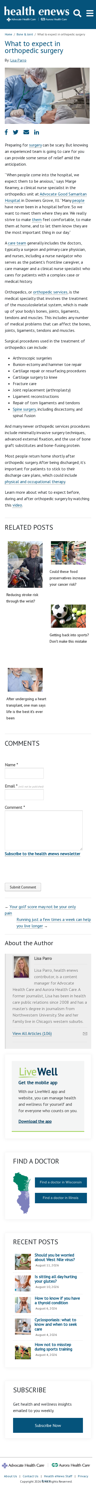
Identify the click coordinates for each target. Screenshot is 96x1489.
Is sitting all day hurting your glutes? (56, 1279)
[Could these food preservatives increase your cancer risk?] (68, 553)
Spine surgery (24, 409)
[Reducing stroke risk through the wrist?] (25, 564)
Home (8, 34)
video (17, 505)
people (78, 200)
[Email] (85, 1032)
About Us (10, 1476)
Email (24, 786)
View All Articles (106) (32, 1033)
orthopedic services (50, 292)
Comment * (15, 807)
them (37, 219)
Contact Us (30, 1476)
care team (17, 243)
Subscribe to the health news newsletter (42, 853)
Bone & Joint (25, 34)
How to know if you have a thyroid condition (57, 1300)
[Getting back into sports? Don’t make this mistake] (68, 616)
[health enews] (37, 14)
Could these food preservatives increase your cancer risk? (68, 578)
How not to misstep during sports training (53, 1347)
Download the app (35, 1121)
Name (11, 764)
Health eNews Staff (58, 1476)
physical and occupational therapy (35, 481)
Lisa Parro (18, 60)
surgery (35, 145)
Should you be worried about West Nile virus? (55, 1257)
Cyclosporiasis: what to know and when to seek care (56, 1324)
